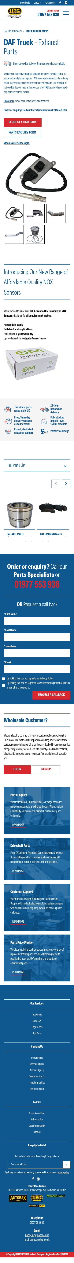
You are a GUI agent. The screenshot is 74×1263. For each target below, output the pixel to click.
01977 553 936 (48, 15)
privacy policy (63, 1172)
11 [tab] (65, 536)
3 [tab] (20, 536)
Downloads (25, 3)
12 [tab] (26, 541)
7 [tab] (43, 536)
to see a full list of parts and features (26, 101)
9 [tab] (54, 536)
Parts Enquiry (37, 1058)
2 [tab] (14, 536)
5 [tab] (31, 536)
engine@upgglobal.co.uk (37, 1239)
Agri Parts (37, 1033)
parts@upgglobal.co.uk (37, 1235)
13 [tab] (31, 541)
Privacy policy (37, 1119)
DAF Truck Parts (13, 31)
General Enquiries (37, 1064)
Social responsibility (37, 1126)
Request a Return (37, 1089)
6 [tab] (37, 536)
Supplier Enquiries (37, 1082)
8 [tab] (48, 536)
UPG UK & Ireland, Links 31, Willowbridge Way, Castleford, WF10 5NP (37, 1190)
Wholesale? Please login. (17, 143)
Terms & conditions (37, 1113)
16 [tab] (48, 541)
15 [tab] (43, 541)
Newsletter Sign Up (37, 1076)
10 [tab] (60, 536)
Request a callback (23, 122)
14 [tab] (37, 541)
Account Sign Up (37, 1070)
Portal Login (50, 3)
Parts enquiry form (22, 132)
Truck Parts (37, 1014)
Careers (37, 3)
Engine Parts (37, 1027)
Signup (46, 769)
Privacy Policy (46, 678)
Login (17, 769)
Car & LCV (37, 1021)
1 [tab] (8, 536)
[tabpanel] (19, 517)
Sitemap (37, 1132)
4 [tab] (26, 536)
